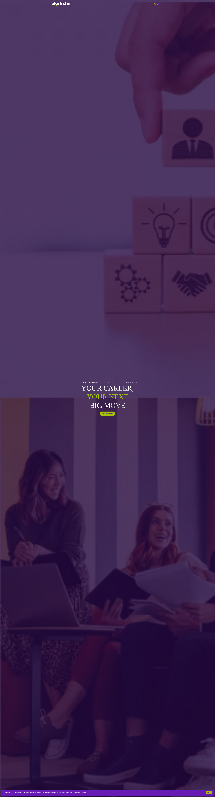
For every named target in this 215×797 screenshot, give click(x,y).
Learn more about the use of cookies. (74, 793)
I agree (209, 793)
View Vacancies (107, 414)
